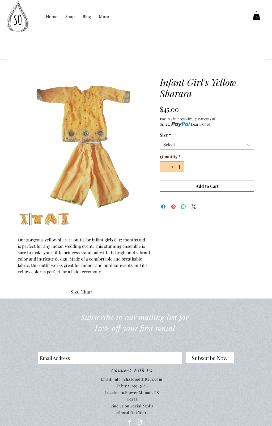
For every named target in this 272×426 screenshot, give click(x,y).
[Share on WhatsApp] (183, 206)
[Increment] (180, 167)
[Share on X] (193, 206)
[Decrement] (164, 167)
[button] (256, 15)
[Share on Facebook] (163, 206)
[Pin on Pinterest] (173, 206)
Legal (132, 399)
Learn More (200, 124)
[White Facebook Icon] (129, 422)
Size (165, 135)
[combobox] (207, 145)
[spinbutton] (172, 167)
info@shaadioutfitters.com (137, 379)
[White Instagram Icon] (139, 422)
